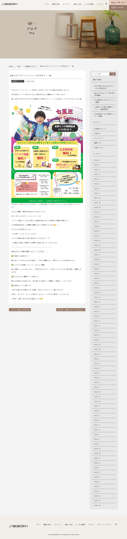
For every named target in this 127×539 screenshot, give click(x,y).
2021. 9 (97, 406)
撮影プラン (98, 143)
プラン (47, 4)
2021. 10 (97, 401)
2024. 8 (97, 259)
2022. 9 (97, 354)
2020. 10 (97, 453)
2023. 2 (97, 335)
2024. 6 (97, 269)
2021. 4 (97, 430)
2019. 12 (97, 496)
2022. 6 (97, 363)
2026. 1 (97, 193)
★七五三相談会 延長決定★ (20, 310)
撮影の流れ (56, 4)
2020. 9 (97, 458)
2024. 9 (97, 255)
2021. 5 (97, 425)
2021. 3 (97, 434)
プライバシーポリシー (104, 524)
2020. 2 (97, 486)
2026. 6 (97, 170)
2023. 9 (97, 302)
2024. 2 (97, 283)
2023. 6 (97, 316)
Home (11, 66)
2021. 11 (97, 397)
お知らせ (97, 133)
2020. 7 (97, 467)
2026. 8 (97, 160)
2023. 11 (97, 297)
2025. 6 (97, 226)
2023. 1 (97, 340)
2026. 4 (97, 179)
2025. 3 (97, 236)
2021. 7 (97, 415)
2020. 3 (97, 482)
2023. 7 (97, 311)
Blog (19, 66)
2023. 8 (97, 307)
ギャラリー (67, 4)
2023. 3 (97, 330)
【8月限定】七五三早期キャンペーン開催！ (104, 115)
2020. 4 (97, 477)
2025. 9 (97, 212)
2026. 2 (97, 188)
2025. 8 (97, 217)
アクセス (100, 4)
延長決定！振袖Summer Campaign (70, 310)
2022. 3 (97, 378)
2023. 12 (97, 292)
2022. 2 (97, 382)
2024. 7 (97, 264)
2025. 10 (97, 207)
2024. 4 (97, 278)
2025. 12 (97, 198)
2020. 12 (97, 449)
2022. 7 (97, 359)
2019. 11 (97, 501)
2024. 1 (97, 288)
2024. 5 (97, 274)
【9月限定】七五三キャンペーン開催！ (104, 101)
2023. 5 (97, 321)
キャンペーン (99, 138)
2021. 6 (97, 420)
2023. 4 (97, 326)
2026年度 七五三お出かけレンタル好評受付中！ (104, 87)
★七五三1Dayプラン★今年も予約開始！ (104, 94)
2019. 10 (97, 505)
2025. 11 (97, 203)
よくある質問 (88, 4)
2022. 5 (97, 368)
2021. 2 (97, 439)
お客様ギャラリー (30, 66)
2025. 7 (97, 221)
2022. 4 (97, 373)
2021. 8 (97, 411)
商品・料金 (77, 4)
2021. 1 (97, 444)
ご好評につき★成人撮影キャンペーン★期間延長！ (104, 108)
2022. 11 (97, 344)
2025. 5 (97, 231)
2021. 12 (97, 392)
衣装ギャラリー (99, 148)
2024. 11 (97, 245)
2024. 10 (97, 250)
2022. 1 (97, 387)
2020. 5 (97, 472)
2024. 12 (97, 240)
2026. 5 (97, 174)
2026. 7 (97, 165)
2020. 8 (97, 463)
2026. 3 (97, 184)
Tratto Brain (74, 534)
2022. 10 (97, 349)
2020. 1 (97, 491)
